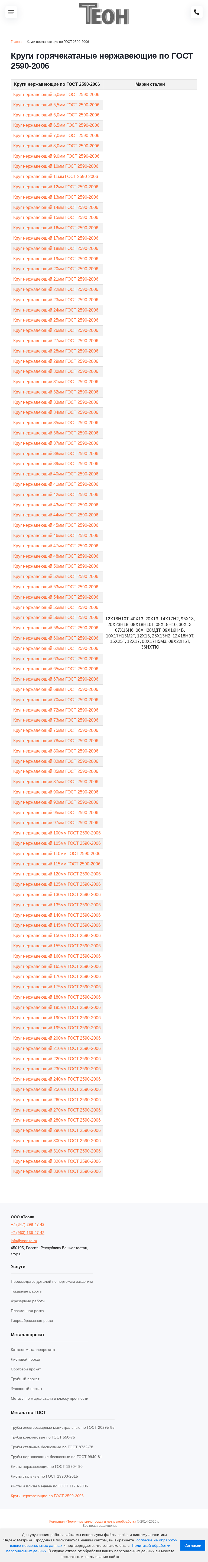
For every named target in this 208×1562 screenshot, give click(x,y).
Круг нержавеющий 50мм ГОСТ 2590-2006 (55, 566)
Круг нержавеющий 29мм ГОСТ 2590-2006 (55, 361)
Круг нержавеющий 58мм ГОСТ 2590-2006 (55, 628)
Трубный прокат (25, 1379)
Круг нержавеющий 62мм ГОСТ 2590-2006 (55, 648)
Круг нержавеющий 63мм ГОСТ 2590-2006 (55, 658)
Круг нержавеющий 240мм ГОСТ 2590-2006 (57, 1079)
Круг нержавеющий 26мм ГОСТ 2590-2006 (55, 330)
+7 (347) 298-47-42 (27, 1224)
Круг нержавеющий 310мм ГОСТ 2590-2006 (57, 1151)
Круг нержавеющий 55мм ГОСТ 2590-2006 (55, 607)
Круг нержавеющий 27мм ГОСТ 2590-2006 (55, 340)
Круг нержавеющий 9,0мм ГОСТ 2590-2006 (56, 156)
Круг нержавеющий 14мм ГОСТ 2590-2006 (55, 207)
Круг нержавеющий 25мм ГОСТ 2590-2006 (55, 320)
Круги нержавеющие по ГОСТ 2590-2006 (47, 1496)
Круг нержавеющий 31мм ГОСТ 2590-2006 (55, 381)
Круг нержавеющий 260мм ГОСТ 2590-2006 (57, 1099)
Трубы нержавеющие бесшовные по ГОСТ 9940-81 (56, 1457)
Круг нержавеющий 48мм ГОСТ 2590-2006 (55, 556)
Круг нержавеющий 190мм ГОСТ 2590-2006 (57, 1017)
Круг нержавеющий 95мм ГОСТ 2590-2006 (55, 812)
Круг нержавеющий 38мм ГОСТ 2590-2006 (55, 453)
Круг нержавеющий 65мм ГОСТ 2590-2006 (55, 668)
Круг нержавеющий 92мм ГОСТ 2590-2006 (55, 802)
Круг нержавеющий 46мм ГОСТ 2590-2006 (55, 535)
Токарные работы (26, 1291)
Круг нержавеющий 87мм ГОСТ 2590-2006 (55, 781)
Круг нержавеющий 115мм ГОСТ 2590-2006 (56, 864)
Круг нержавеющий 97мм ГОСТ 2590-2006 (55, 822)
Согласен (192, 1545)
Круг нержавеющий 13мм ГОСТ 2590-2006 (55, 197)
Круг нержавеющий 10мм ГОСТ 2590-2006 (55, 166)
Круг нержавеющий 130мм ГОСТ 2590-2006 (57, 894)
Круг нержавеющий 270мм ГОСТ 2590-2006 (57, 1110)
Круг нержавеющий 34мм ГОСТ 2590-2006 (55, 412)
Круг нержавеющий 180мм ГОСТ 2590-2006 (57, 997)
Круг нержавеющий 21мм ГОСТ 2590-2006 (55, 279)
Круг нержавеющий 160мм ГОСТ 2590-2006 (57, 956)
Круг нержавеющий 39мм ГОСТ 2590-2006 (55, 463)
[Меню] (11, 12)
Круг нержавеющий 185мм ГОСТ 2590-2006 (57, 1007)
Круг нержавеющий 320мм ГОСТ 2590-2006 (57, 1161)
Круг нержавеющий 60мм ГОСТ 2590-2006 (55, 638)
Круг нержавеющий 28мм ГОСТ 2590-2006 (55, 351)
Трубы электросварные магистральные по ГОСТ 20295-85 (63, 1427)
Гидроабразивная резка (32, 1320)
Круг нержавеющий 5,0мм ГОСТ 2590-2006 (56, 94)
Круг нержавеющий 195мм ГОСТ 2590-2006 (57, 1028)
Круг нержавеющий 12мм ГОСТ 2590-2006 (55, 187)
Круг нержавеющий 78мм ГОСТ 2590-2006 (55, 740)
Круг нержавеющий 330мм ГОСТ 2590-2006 (57, 1171)
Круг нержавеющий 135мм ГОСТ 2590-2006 (57, 905)
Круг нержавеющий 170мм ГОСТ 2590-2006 (57, 976)
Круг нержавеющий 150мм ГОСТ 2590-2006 (57, 935)
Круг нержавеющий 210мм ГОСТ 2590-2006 (57, 1048)
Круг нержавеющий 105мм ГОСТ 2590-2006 (57, 843)
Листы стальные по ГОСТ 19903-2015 (44, 1476)
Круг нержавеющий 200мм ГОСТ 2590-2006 (57, 1038)
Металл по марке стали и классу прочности (49, 1398)
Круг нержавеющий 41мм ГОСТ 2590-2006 (55, 484)
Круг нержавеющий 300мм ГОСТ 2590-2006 (57, 1140)
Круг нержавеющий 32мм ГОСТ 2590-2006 (55, 392)
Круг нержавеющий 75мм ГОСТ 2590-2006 (55, 730)
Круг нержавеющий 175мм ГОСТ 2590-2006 (57, 987)
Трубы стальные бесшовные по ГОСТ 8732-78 (52, 1447)
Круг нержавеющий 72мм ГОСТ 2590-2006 (55, 710)
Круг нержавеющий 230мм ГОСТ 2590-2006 (57, 1068)
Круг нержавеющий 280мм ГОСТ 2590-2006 (57, 1120)
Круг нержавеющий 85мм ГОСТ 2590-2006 (55, 771)
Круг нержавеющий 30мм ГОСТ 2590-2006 (55, 371)
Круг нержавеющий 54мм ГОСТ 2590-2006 (55, 597)
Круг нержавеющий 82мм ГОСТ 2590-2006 (55, 761)
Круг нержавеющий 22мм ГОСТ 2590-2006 (55, 289)
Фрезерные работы (28, 1301)
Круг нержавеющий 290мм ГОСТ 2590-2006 (57, 1130)
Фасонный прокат (26, 1388)
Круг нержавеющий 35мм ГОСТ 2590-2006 (55, 422)
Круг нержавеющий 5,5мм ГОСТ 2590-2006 (56, 105)
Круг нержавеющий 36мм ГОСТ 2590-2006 (55, 433)
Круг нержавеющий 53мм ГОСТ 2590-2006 (55, 587)
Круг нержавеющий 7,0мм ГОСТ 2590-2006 (56, 135)
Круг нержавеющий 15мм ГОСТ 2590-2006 (55, 217)
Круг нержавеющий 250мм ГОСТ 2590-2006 (57, 1089)
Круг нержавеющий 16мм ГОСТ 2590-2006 (55, 228)
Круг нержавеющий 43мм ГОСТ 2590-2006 (55, 505)
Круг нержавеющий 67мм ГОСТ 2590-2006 (55, 679)
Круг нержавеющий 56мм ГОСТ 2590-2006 (55, 617)
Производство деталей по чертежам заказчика (52, 1281)
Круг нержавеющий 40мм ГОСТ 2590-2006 (55, 474)
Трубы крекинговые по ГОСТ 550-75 (43, 1437)
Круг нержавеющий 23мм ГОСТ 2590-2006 (55, 299)
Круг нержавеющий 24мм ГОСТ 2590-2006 (55, 310)
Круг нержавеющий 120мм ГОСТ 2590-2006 (57, 874)
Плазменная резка (27, 1311)
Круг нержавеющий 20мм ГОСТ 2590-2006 (55, 268)
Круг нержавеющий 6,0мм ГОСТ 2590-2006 (56, 115)
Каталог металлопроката (33, 1349)
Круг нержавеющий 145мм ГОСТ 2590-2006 (57, 925)
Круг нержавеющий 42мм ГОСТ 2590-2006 (55, 494)
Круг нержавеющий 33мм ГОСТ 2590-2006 (55, 402)
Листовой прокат (25, 1359)
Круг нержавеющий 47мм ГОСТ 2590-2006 (55, 546)
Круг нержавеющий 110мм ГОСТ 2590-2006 (56, 853)
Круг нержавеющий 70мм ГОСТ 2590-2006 (55, 699)
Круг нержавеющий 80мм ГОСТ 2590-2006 (55, 751)
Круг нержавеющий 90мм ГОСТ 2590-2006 (55, 792)
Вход (121, 1526)
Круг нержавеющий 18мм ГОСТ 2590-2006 (55, 248)
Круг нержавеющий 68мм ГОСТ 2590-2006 (55, 689)
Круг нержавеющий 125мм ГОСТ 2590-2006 (57, 884)
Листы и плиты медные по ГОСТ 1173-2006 (49, 1486)
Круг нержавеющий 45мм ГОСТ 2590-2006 (55, 525)
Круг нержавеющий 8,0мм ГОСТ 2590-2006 (56, 146)
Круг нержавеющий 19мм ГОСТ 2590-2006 (55, 258)
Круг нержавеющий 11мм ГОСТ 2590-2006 (55, 176)
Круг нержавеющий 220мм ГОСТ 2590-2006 (57, 1058)
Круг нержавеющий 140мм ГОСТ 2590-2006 (57, 915)
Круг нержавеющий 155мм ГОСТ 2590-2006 (57, 946)
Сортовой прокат (26, 1369)
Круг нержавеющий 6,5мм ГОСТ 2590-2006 (56, 125)
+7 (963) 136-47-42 (27, 1232)
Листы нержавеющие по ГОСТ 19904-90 (47, 1466)
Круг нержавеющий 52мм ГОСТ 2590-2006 (55, 576)
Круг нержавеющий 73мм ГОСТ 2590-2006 (55, 720)
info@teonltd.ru (24, 1241)
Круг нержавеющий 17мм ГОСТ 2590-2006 (55, 238)
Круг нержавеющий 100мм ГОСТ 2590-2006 (57, 833)
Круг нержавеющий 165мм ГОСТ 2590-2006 (57, 966)
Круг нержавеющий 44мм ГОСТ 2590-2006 (55, 515)
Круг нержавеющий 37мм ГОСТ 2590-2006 (55, 443)
